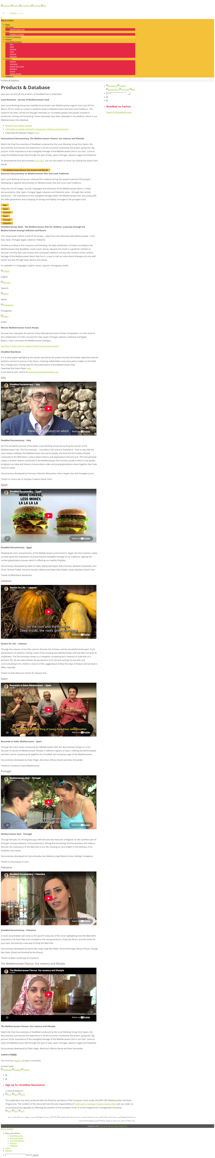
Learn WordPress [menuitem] (17, 1141)
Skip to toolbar (7, 1129)
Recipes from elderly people (18, 125)
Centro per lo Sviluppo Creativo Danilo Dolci (95, 1104)
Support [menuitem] (13, 1143)
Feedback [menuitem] (14, 1145)
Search (29, 1155)
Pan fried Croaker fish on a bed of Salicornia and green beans (30, 346)
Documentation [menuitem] (16, 1138)
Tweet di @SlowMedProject (119, 112)
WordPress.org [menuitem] (16, 1136)
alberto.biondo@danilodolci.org (43, 372)
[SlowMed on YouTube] (36, 5)
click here (39, 160)
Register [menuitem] (8, 1150)
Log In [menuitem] (7, 1148)
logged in (17, 1060)
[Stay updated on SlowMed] (43, 5)
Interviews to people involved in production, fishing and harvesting (36, 129)
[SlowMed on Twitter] (15, 5)
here (37, 133)
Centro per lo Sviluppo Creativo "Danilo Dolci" (113, 1126)
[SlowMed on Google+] (25, 5)
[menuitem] (109, 1133)
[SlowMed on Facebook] (6, 5)
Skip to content (7, 20)
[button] (49, 99)
